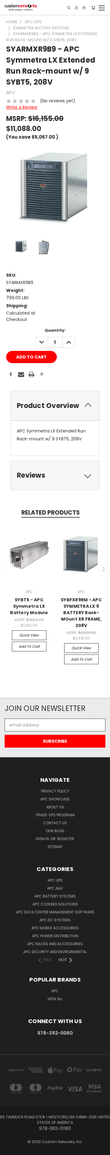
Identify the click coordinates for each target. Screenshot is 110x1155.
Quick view (29, 635)
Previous (7, 569)
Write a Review (21, 107)
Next (103, 569)
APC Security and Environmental (55, 951)
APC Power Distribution (55, 935)
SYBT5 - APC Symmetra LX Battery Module (29, 606)
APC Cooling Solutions (55, 904)
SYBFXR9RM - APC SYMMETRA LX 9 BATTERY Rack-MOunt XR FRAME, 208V (81, 613)
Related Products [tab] (50, 512)
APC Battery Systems (55, 896)
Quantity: (55, 330)
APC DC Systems (55, 920)
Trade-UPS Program (55, 815)
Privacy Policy (55, 791)
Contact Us (55, 822)
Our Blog (55, 830)
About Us (55, 807)
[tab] (55, 406)
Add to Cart (29, 646)
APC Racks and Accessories (55, 943)
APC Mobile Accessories (55, 928)
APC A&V (55, 888)
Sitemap (55, 846)
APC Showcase (55, 799)
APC (55, 990)
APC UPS (55, 880)
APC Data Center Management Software (55, 912)
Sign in (43, 838)
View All (55, 998)
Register (65, 838)
